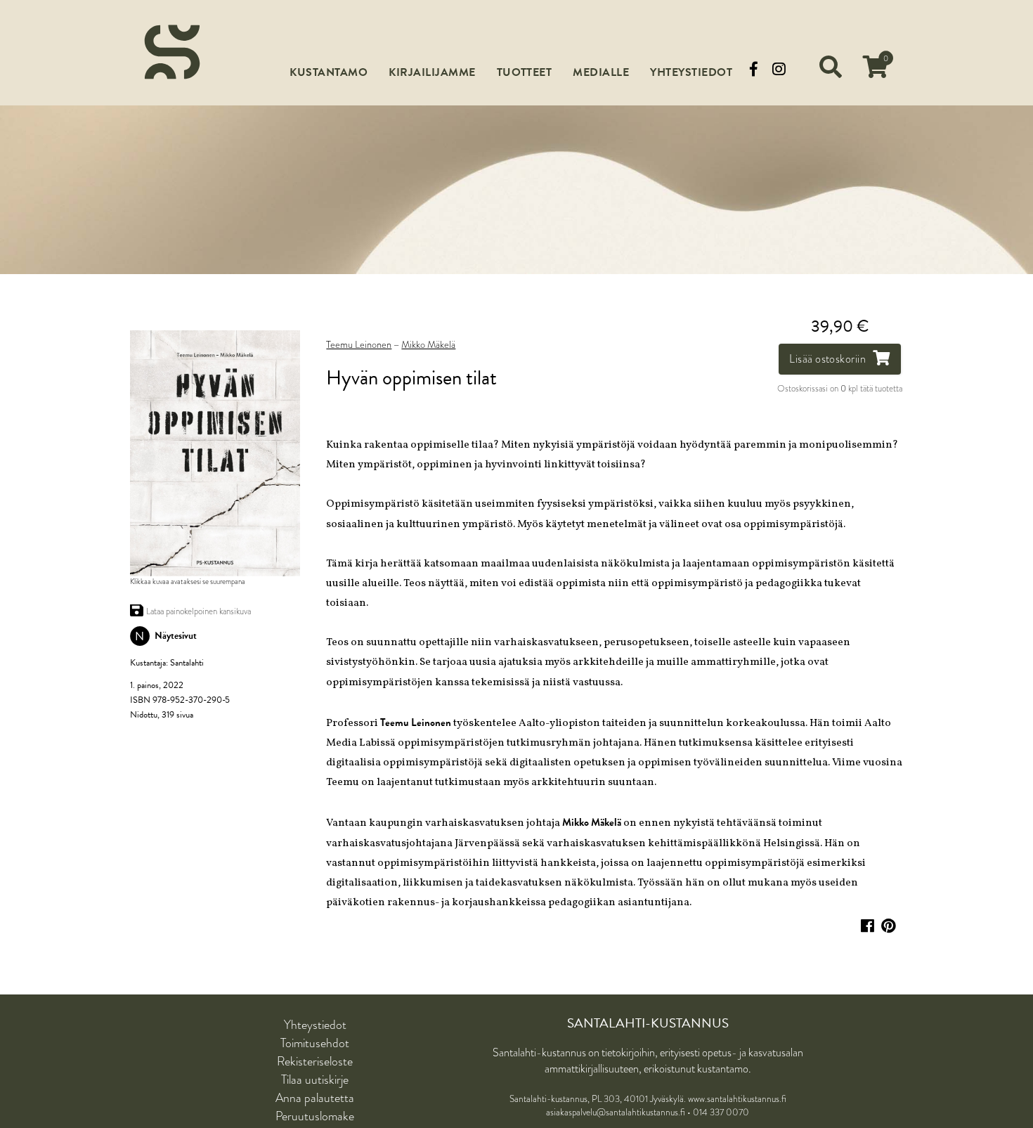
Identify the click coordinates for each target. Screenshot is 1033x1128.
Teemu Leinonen (358, 345)
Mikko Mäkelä (428, 345)
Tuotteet (524, 72)
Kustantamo (329, 72)
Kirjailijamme (432, 72)
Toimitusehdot (314, 1044)
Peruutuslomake (314, 1117)
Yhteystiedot (691, 72)
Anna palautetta (314, 1098)
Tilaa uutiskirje (315, 1080)
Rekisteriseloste (315, 1062)
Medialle (601, 72)
